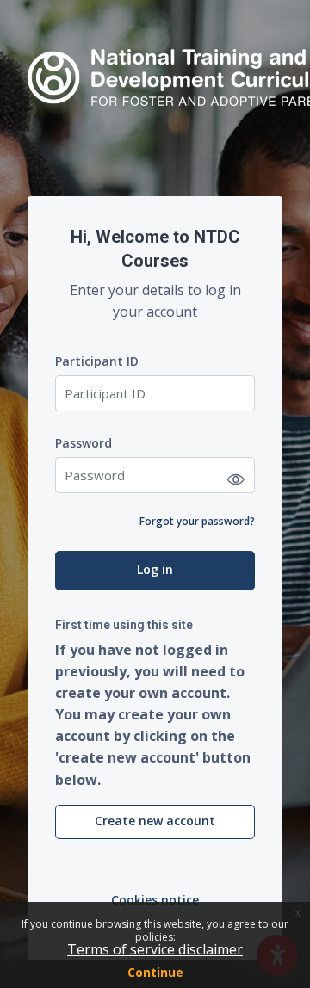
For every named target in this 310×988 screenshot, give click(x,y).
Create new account (155, 820)
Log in (155, 569)
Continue (155, 972)
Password (83, 442)
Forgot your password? (197, 521)
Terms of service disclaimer (155, 949)
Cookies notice (155, 899)
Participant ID (97, 361)
